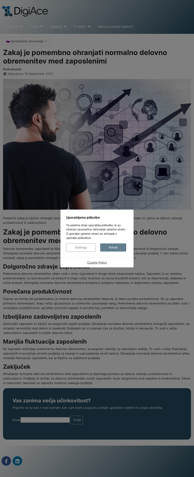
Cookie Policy (97, 262)
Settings (81, 247)
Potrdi (113, 247)
